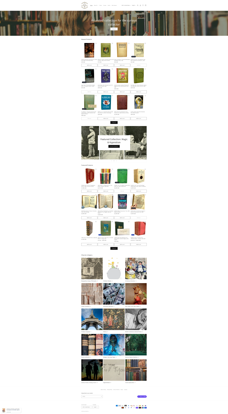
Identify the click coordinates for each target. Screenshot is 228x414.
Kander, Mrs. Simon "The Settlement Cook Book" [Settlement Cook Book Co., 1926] (138, 60)
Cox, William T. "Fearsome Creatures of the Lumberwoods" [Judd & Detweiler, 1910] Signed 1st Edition (88, 112)
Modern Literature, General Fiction (133, 331)
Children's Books (107, 281)
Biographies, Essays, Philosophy (88, 281)
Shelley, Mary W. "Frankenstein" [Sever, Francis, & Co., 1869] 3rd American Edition (121, 112)
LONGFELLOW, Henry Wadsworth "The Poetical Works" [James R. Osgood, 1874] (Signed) (121, 238)
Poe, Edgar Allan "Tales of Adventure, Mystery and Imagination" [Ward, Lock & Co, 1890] (139, 86)
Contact (125, 389)
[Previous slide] (111, 160)
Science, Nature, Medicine (131, 357)
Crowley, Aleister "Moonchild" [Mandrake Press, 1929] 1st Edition (138, 112)
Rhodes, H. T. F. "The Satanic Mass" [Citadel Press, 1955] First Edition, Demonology (105, 112)
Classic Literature (85, 306)
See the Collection (114, 146)
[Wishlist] (143, 5)
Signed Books (106, 382)
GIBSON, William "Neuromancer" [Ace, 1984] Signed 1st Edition (122, 212)
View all (114, 122)
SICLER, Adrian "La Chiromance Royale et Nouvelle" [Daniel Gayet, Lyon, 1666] (138, 212)
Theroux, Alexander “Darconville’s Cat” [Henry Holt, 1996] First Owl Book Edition (89, 60)
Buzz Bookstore (86, 411)
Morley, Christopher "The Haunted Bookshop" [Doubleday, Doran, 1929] (122, 60)
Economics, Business (108, 306)
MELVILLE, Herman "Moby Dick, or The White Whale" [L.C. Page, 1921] (105, 238)
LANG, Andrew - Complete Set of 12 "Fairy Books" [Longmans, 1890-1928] (105, 186)
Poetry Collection (85, 357)
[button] (96, 5)
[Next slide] (116, 160)
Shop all (114, 29)
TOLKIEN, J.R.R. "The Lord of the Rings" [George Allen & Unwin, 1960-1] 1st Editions (138, 186)
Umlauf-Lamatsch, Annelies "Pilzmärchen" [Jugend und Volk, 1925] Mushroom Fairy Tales (121, 86)
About (122, 389)
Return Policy (103, 389)
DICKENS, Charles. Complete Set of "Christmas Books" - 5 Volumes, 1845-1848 (138, 238)
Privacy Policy (109, 389)
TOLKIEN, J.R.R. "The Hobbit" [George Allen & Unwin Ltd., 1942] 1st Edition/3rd (122, 186)
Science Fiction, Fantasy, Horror (88, 382)
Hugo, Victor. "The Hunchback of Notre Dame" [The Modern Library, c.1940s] (88, 86)
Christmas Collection (130, 281)
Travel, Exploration (129, 382)
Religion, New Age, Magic (109, 357)
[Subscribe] (101, 396)
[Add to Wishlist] (95, 43)
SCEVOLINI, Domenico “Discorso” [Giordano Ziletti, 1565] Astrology (89, 212)
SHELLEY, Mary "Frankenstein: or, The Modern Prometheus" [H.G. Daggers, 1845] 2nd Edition (106, 212)
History (105, 331)
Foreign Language (85, 331)
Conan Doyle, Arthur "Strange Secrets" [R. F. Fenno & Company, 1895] (105, 86)
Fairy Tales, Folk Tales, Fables (132, 306)
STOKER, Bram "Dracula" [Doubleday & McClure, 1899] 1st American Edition (88, 186)
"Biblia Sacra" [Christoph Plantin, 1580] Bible (89, 237)
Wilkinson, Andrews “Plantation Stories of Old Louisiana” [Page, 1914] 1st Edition (106, 60)
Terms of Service (116, 389)
